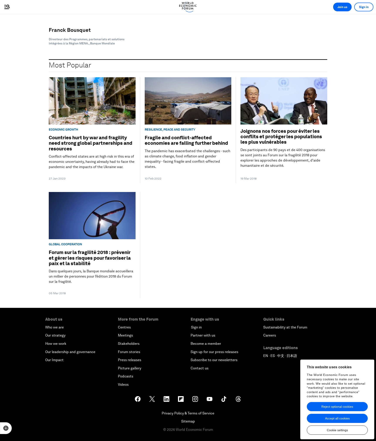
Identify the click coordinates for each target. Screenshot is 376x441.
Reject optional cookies (337, 406)
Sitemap (188, 421)
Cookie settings (337, 430)
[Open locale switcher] (6, 428)
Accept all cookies (337, 418)
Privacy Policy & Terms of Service (188, 413)
